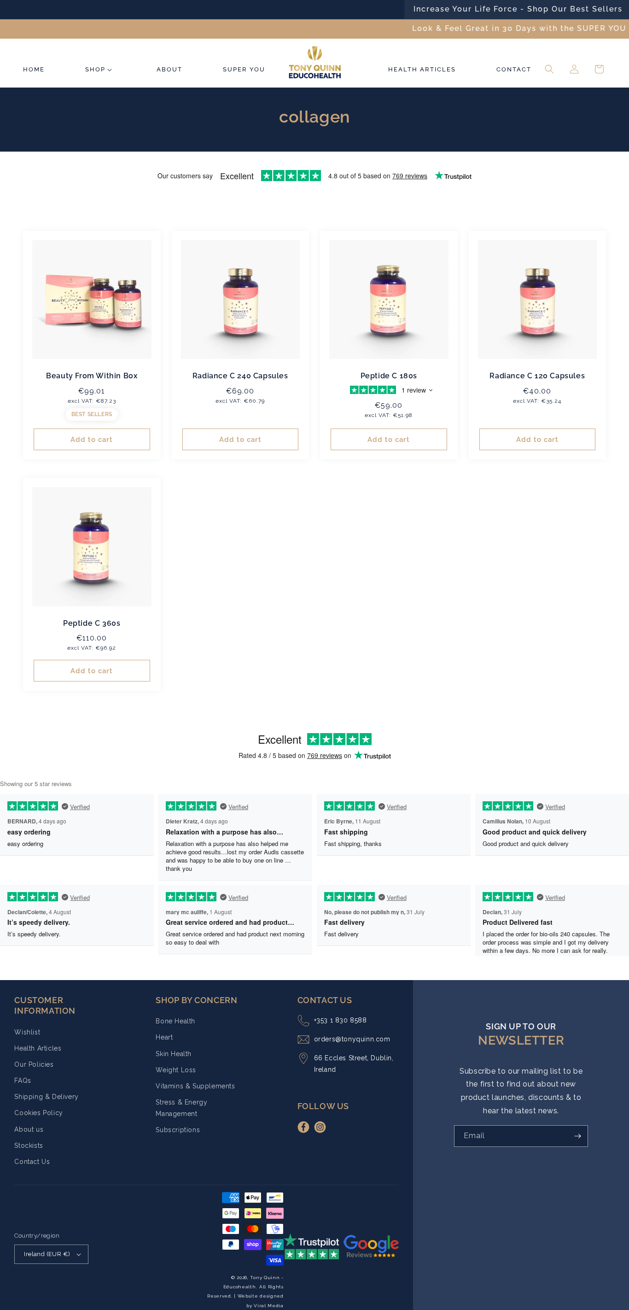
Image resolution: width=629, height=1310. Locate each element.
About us (28, 1129)
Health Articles (37, 1048)
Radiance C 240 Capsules (240, 375)
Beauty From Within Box (91, 375)
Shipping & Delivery (46, 1096)
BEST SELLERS (91, 414)
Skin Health (174, 1053)
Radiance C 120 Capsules (537, 375)
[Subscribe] (577, 1136)
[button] (100, 63)
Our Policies (33, 1064)
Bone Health (175, 1021)
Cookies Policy (38, 1112)
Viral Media (269, 1305)
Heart (164, 1037)
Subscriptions (178, 1130)
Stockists (28, 1145)
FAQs (22, 1080)
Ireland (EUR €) (47, 1254)
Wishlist (27, 1032)
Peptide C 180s (389, 375)
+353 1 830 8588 (340, 1020)
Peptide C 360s (91, 623)
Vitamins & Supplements (195, 1086)
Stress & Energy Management (181, 1108)
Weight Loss (176, 1070)
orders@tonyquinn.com (352, 1039)
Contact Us (32, 1161)
